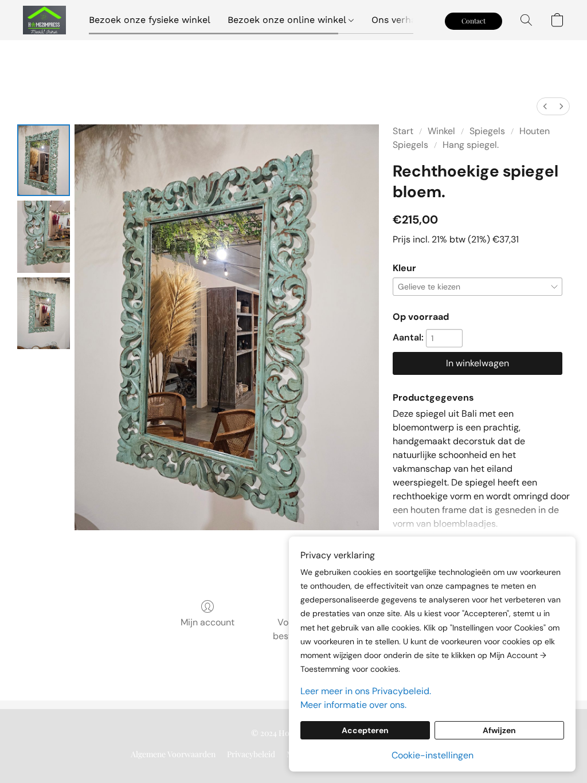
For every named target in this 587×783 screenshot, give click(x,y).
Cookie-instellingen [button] (432, 755)
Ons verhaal (397, 19)
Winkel (441, 131)
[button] (44, 20)
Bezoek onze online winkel (288, 19)
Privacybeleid (251, 754)
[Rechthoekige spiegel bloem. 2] (43, 313)
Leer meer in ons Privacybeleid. (365, 691)
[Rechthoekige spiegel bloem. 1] (43, 236)
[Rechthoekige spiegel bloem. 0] (43, 160)
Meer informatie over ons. (353, 705)
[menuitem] (545, 106)
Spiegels (487, 131)
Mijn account (207, 622)
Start (403, 131)
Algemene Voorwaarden (173, 754)
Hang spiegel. (471, 145)
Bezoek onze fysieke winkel (149, 19)
